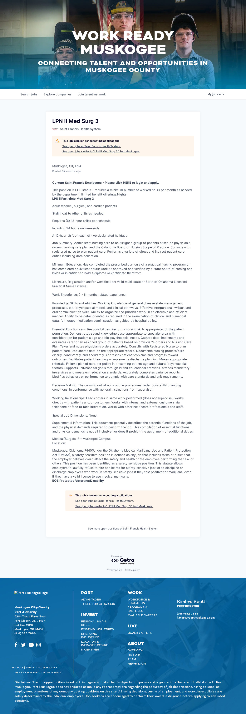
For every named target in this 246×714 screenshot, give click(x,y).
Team (132, 659)
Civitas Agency (51, 672)
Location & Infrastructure (94, 643)
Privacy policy (114, 570)
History (134, 655)
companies (57, 94)
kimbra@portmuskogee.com (196, 618)
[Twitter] (23, 644)
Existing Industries (97, 629)
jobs (28, 94)
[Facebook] (15, 644)
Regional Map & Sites (93, 623)
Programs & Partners (137, 609)
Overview (135, 650)
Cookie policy (132, 570)
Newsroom (137, 664)
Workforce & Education (139, 601)
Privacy (17, 667)
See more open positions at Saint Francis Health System (123, 528)
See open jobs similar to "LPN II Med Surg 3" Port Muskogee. (101, 151)
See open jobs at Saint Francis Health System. (91, 146)
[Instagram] (38, 644)
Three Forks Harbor (98, 604)
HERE (127, 183)
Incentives (90, 650)
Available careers (142, 615)
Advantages (91, 600)
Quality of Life (140, 633)
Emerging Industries (90, 635)
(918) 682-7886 (25, 634)
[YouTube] (31, 644)
